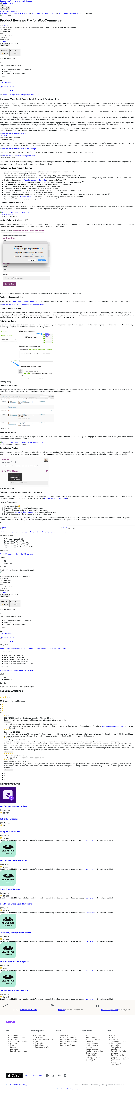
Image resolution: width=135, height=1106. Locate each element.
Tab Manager (28, 554)
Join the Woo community (116, 1044)
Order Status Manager (10, 889)
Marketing (13, 1043)
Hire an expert (18, 1)
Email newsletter (92, 1045)
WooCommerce (15, 1035)
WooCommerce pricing (18, 1037)
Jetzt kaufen (4, 41)
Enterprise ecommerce (18, 1051)
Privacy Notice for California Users (113, 1085)
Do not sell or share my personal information (119, 1056)
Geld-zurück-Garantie (28, 1010)
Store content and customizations (44, 13)
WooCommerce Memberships (13, 860)
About (113, 1035)
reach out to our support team (113, 726)
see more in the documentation (55, 498)
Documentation (91, 1037)
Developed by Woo (42, 1047)
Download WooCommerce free (118, 1040)
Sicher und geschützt (109, 1010)
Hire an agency (91, 1053)
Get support (28, 1)
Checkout (13, 1045)
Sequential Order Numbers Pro (14, 990)
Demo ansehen (5, 45)
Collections (39, 1045)
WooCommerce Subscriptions (13, 806)
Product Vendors (26, 197)
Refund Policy (116, 1063)
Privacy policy (95, 1085)
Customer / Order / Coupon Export (15, 933)
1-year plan (7, 31)
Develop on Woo (6, 1)
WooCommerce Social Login (35, 180)
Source (4, 526)
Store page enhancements (68, 13)
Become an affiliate (67, 1045)
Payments (13, 1039)
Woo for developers (67, 1035)
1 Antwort (7, 722)
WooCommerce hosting (94, 1051)
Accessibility (90, 1059)
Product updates (92, 1043)
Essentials (38, 1043)
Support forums (91, 1061)
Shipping (13, 1047)
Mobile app (14, 1049)
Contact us (115, 1065)
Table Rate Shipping (9, 819)
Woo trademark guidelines (116, 1048)
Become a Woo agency (68, 1039)
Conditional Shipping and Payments (16, 904)
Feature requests (92, 1049)
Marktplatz (4, 13)
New (36, 1041)
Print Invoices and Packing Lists (14, 961)
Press (113, 1037)
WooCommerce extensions (20, 13)
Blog (87, 1035)
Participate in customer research (93, 1056)
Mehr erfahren (9, 752)
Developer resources (68, 1037)
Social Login (18, 554)
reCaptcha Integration (10, 831)
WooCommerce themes (44, 1039)
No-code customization (18, 1041)
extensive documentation (24, 512)
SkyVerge (6, 25)
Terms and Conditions (81, 1085)
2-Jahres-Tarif (8, 35)
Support (61, 1010)
